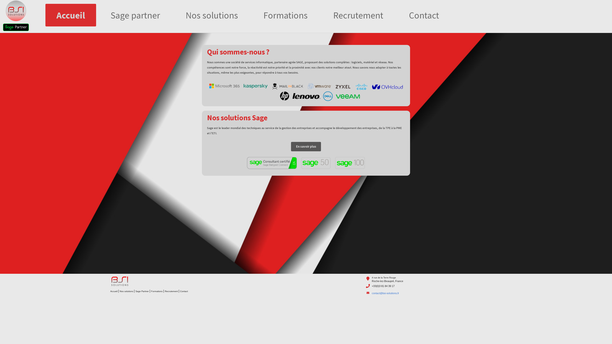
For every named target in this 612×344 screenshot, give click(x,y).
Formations (285, 15)
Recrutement (358, 15)
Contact (424, 15)
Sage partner (135, 15)
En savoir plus (306, 146)
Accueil (70, 15)
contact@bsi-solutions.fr (385, 293)
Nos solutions (212, 15)
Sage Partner (142, 291)
